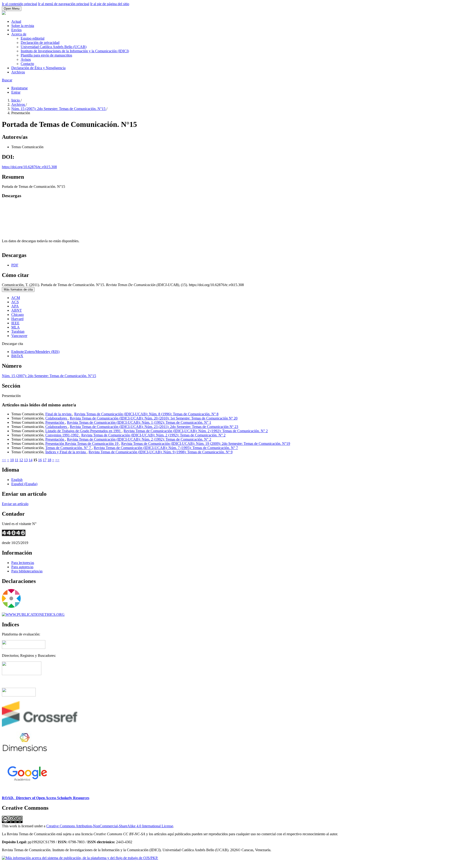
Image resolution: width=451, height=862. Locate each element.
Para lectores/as (22, 563)
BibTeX (17, 356)
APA (15, 306)
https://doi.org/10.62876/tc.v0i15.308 (29, 167)
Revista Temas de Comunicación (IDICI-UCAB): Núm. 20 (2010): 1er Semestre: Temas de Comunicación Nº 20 (153, 418)
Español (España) (24, 484)
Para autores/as (22, 567)
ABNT (16, 310)
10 (12, 460)
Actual (16, 21)
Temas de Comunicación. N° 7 (68, 448)
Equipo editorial (32, 38)
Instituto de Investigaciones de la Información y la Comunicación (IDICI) (75, 51)
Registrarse (19, 88)
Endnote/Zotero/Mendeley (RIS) (35, 352)
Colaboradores (56, 418)
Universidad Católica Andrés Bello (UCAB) (53, 47)
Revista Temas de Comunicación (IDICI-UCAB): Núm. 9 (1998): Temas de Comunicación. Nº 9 (161, 452)
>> (57, 460)
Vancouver (19, 336)
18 (49, 460)
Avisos (26, 59)
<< (4, 460)
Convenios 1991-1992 (62, 435)
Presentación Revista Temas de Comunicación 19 (82, 444)
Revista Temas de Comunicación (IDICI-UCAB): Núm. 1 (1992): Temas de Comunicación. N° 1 (139, 422)
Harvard (17, 319)
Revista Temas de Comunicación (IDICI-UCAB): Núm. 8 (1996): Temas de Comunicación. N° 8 (146, 414)
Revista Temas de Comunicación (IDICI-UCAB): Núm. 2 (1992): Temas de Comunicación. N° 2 (196, 431)
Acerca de (18, 34)
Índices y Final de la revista (66, 452)
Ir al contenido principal (19, 4)
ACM (15, 298)
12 (21, 460)
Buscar (7, 80)
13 (26, 460)
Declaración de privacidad (40, 43)
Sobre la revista (22, 26)
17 (45, 460)
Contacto (27, 64)
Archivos (18, 72)
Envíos (16, 30)
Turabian (17, 331)
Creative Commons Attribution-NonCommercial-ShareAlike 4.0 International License (109, 826)
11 (16, 460)
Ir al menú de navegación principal (63, 4)
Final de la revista (58, 414)
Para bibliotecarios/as (27, 571)
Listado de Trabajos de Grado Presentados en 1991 (83, 431)
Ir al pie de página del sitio (109, 4)
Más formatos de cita (18, 289)
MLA (15, 327)
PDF (14, 265)
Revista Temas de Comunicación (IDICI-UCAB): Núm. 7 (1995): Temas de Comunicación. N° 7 (166, 448)
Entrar (15, 92)
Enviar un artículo (15, 504)
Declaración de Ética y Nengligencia (38, 68)
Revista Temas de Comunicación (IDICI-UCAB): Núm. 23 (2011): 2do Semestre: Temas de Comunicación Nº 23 (154, 427)
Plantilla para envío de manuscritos (46, 55)
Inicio (16, 100)
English (17, 480)
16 (40, 460)
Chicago (17, 315)
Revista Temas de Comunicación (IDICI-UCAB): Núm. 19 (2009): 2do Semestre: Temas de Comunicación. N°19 (205, 444)
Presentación (55, 422)
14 (30, 460)
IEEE (15, 323)
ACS (15, 302)
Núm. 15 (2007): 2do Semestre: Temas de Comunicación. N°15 (58, 109)
